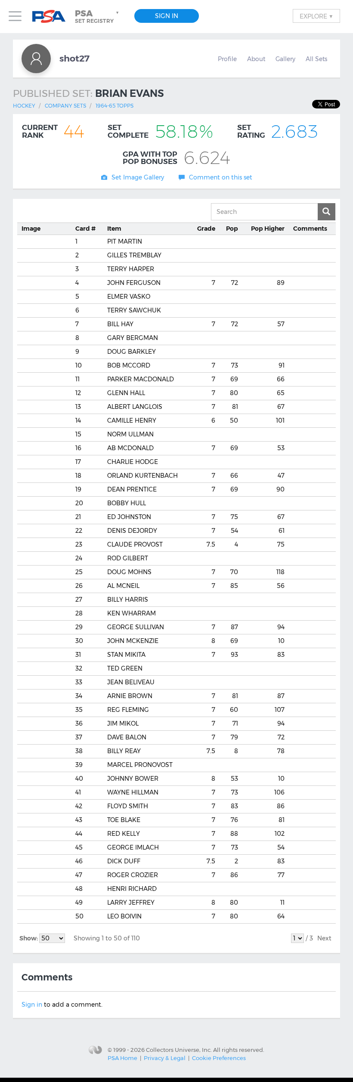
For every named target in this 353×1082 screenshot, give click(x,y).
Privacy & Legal (165, 1057)
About (256, 59)
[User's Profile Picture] (36, 58)
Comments (310, 228)
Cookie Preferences (219, 1057)
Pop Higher (268, 228)
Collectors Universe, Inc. (179, 1049)
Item (114, 228)
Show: (29, 938)
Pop (232, 228)
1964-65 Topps (114, 105)
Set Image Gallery (137, 177)
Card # (85, 228)
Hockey (24, 105)
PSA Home (122, 1057)
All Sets (316, 59)
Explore (316, 16)
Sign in (32, 1004)
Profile (227, 59)
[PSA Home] (52, 16)
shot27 (74, 58)
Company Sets (65, 105)
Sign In (166, 16)
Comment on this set (220, 177)
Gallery (285, 59)
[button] (98, 16)
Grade (206, 228)
